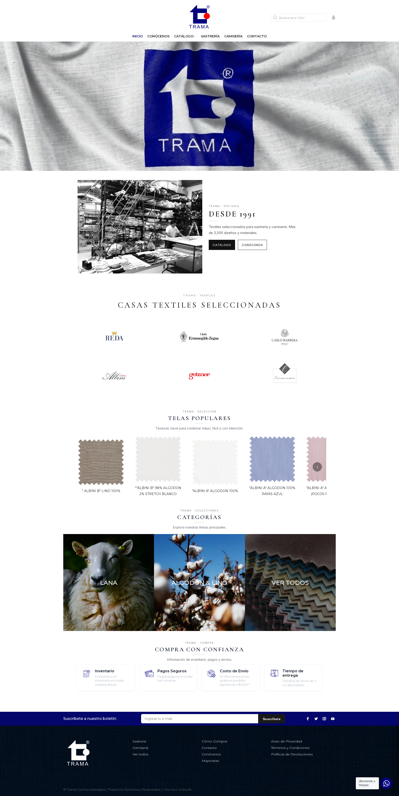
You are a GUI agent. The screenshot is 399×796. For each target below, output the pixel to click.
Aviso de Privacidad (286, 741)
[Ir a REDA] (114, 337)
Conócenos (252, 245)
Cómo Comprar (214, 741)
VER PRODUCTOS (108, 616)
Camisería (140, 748)
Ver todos (140, 754)
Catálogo (222, 245)
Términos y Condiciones (290, 748)
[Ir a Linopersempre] (285, 376)
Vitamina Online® (177, 789)
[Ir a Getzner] (199, 376)
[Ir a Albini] (114, 375)
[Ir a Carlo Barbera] (285, 336)
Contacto (209, 748)
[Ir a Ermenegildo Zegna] (199, 336)
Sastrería (139, 741)
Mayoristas (210, 761)
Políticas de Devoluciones (292, 754)
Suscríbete (272, 719)
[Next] (317, 467)
